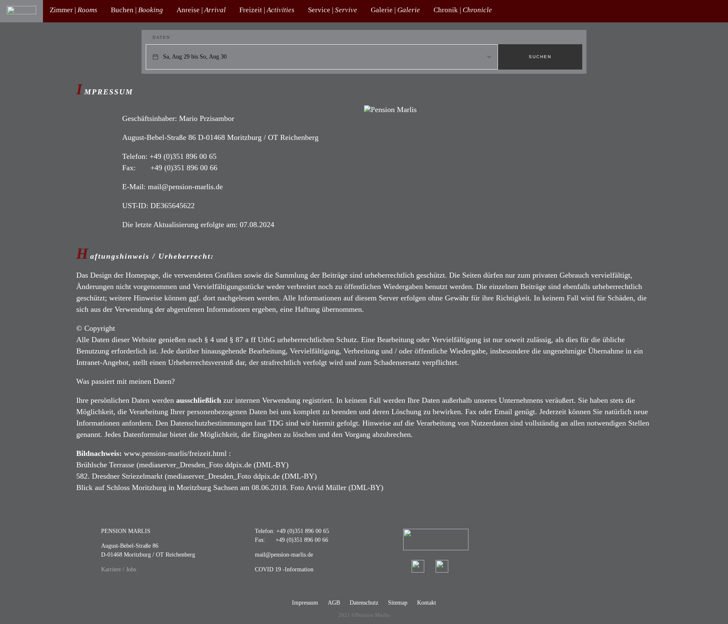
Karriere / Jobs (118, 569)
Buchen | (137, 10)
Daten (161, 37)
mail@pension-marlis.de (284, 555)
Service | (332, 10)
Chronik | (463, 10)
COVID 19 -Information (284, 569)
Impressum (305, 603)
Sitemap (397, 603)
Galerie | (395, 10)
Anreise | (201, 10)
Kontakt (426, 603)
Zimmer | (73, 10)
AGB (334, 603)
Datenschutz (364, 603)
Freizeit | (266, 10)
